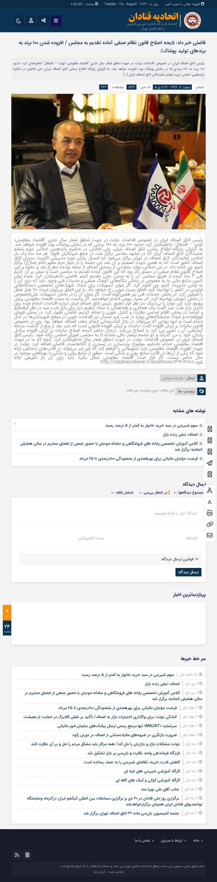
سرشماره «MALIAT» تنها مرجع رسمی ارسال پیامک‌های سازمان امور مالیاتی (117, 726)
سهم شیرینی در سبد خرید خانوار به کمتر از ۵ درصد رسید (151, 425)
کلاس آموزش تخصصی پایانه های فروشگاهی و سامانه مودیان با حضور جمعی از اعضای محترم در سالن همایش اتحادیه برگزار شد (111, 446)
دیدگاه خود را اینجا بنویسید (175, 513)
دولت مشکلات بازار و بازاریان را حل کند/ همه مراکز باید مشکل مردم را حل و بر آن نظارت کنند (105, 744)
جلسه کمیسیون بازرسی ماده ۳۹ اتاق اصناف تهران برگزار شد (131, 813)
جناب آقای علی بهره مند (160, 789)
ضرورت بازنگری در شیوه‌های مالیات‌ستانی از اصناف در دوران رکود (124, 735)
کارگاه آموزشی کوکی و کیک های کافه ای (148, 780)
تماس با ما (142, 840)
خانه (196, 840)
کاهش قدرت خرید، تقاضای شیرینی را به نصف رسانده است (132, 762)
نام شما (191, 538)
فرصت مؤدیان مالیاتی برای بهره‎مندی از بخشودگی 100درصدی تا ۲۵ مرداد (138, 458)
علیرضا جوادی (173, 378)
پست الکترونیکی (91, 538)
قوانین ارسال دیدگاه (177, 559)
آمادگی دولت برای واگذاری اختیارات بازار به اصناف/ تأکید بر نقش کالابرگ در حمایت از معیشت (100, 717)
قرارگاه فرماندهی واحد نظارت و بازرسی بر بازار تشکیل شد (133, 753)
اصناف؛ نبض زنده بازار (180, 434)
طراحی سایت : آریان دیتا (109, 872)
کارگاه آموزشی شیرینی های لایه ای (152, 771)
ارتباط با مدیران (172, 840)
